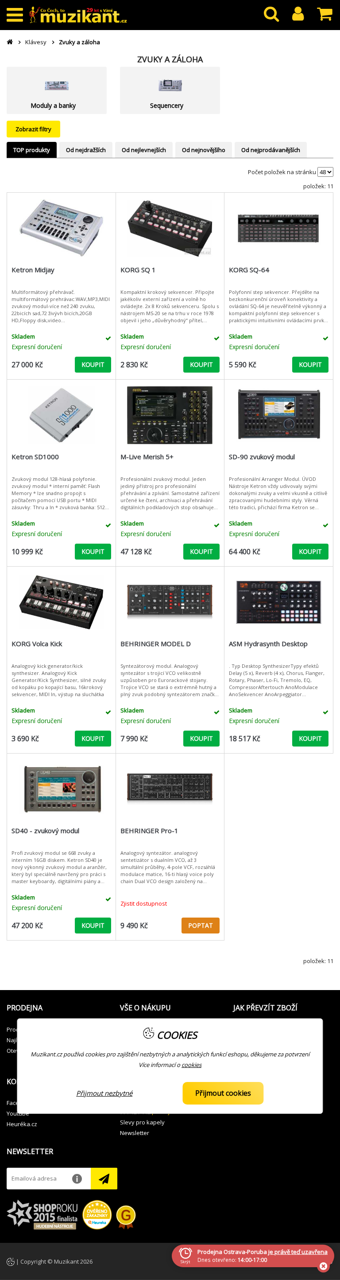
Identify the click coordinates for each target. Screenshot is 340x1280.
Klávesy (35, 42)
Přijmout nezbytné (104, 1093)
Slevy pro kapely (142, 1122)
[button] (57, 1008)
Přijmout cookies (223, 1093)
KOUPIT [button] (92, 364)
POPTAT (200, 925)
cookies (191, 1065)
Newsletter (134, 1133)
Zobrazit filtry (33, 129)
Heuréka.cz (22, 1124)
